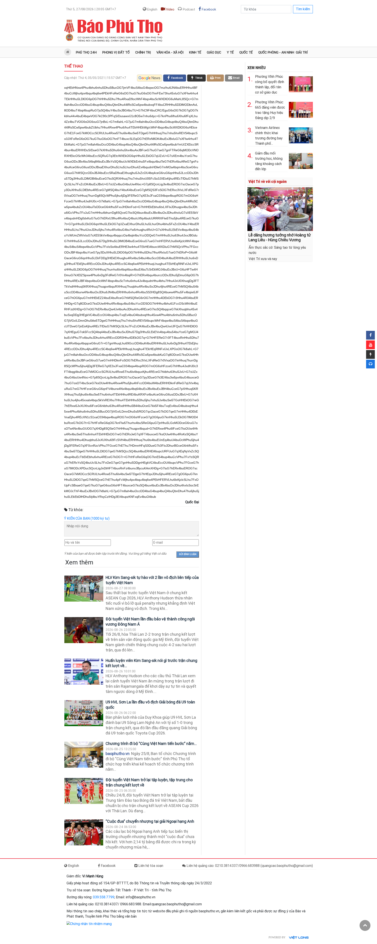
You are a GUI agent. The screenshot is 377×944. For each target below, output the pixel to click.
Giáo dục (214, 52)
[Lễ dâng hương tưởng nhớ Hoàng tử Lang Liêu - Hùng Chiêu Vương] (280, 208)
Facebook (208, 9)
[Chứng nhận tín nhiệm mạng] (89, 923)
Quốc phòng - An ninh (276, 52)
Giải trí (302, 52)
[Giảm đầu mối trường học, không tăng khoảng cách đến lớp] (301, 160)
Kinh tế (195, 52)
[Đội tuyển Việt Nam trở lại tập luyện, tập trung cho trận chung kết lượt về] (83, 791)
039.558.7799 (103, 897)
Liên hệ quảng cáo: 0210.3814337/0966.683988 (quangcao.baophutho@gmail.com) (249, 866)
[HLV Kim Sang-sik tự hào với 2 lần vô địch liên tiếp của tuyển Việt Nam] (83, 588)
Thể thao (73, 66)
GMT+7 (91, 9)
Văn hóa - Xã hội (169, 52)
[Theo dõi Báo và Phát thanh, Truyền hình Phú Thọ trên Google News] (149, 78)
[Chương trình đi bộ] (83, 754)
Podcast (188, 9)
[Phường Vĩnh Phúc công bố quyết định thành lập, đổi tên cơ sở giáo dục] (301, 83)
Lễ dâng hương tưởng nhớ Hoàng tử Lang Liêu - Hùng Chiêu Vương (279, 237)
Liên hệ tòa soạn (150, 866)
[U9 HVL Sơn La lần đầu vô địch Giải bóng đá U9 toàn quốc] (83, 713)
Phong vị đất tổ (116, 52)
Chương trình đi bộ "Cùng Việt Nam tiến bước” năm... (151, 743)
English (151, 9)
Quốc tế (246, 52)
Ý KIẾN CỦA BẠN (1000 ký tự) (87, 518)
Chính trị (143, 52)
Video (169, 9)
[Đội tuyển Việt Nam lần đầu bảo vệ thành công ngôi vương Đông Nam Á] (83, 630)
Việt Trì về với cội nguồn (267, 181)
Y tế (230, 52)
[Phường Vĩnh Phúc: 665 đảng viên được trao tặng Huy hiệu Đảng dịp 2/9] (301, 109)
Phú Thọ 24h (86, 52)
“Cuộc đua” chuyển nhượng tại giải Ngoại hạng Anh (150, 821)
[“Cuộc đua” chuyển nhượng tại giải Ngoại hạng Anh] (83, 832)
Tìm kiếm (303, 9)
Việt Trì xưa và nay (263, 259)
